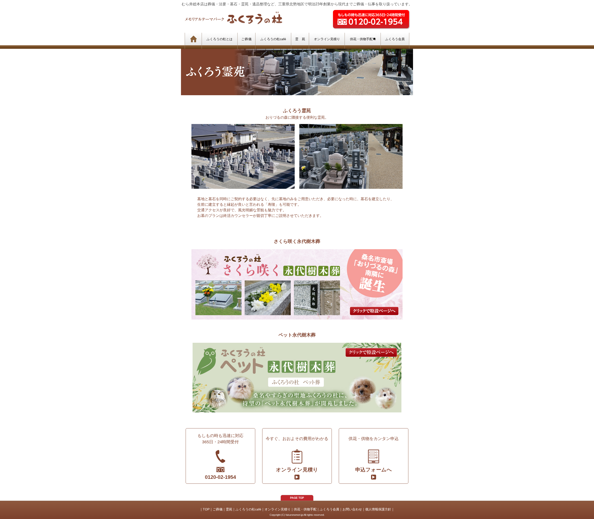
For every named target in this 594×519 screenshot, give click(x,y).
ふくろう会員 (329, 509)
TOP (206, 509)
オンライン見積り (278, 509)
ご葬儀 (218, 509)
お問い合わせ (352, 509)
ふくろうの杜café (248, 509)
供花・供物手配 (305, 509)
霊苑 (229, 509)
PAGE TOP (297, 497)
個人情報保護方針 (378, 509)
